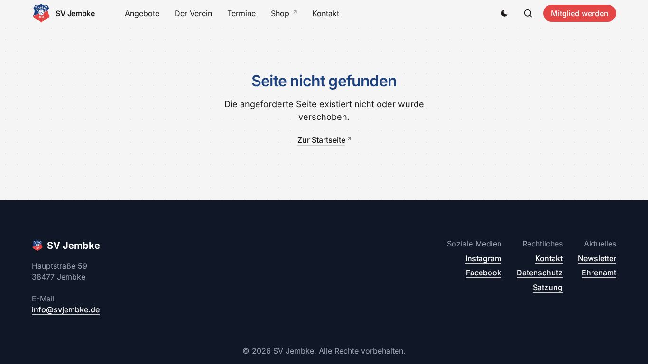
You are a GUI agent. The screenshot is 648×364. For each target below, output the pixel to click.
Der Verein (193, 13)
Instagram (483, 258)
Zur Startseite (321, 140)
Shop (280, 13)
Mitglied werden (580, 13)
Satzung (548, 287)
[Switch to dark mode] (504, 13)
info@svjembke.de (66, 309)
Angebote (142, 13)
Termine (241, 13)
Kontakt (325, 13)
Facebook (483, 272)
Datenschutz (540, 272)
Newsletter (597, 258)
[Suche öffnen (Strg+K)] (528, 13)
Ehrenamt (599, 272)
